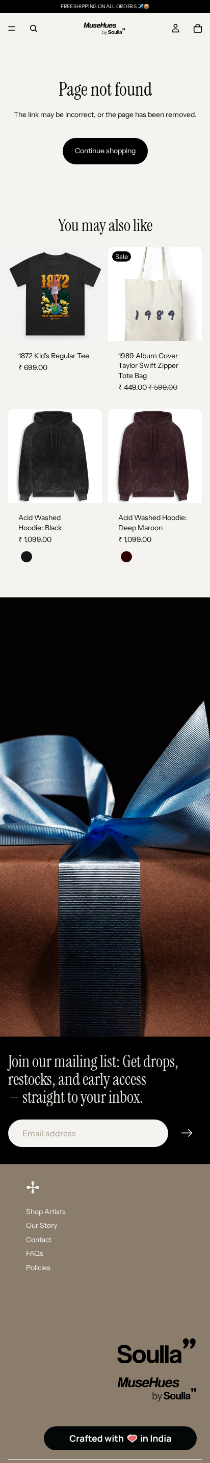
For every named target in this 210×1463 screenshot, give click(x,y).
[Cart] (198, 28)
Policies (38, 1267)
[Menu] (11, 28)
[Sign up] (187, 1133)
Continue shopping (105, 150)
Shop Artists (46, 1211)
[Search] (33, 28)
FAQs (34, 1253)
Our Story (41, 1225)
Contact (38, 1239)
